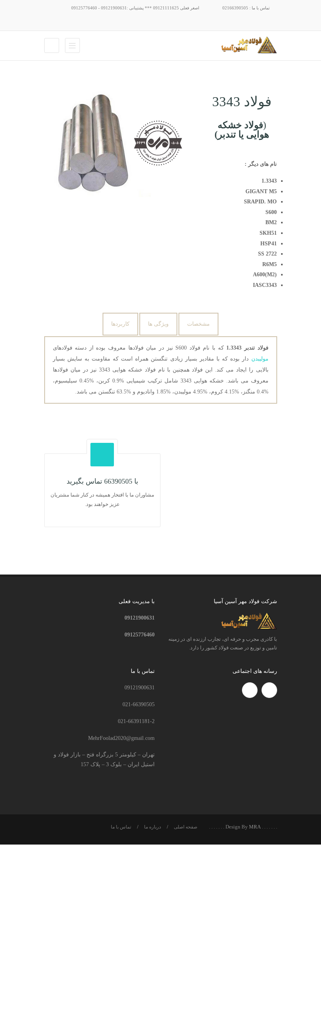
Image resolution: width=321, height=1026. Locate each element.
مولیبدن (260, 359)
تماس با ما (121, 827)
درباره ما (152, 827)
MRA (255, 827)
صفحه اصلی (185, 827)
